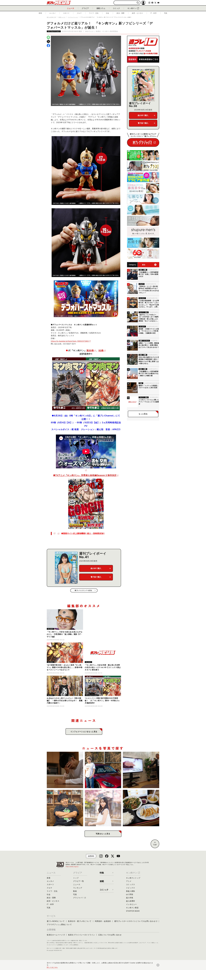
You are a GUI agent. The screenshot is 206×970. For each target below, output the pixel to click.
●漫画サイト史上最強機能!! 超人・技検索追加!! (83, 533)
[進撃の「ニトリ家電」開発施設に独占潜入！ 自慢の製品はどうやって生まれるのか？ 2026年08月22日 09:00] (141, 770)
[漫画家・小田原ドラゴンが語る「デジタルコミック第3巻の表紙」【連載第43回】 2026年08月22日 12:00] (103, 770)
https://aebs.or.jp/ (72, 866)
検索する (138, 3)
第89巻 (90, 350)
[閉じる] (158, 965)
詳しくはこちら (52, 967)
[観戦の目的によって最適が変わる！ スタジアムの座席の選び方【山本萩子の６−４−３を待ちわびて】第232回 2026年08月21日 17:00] (103, 808)
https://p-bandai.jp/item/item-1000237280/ (70, 341)
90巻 (101, 350)
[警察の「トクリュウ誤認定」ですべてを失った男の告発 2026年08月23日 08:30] (65, 770)
